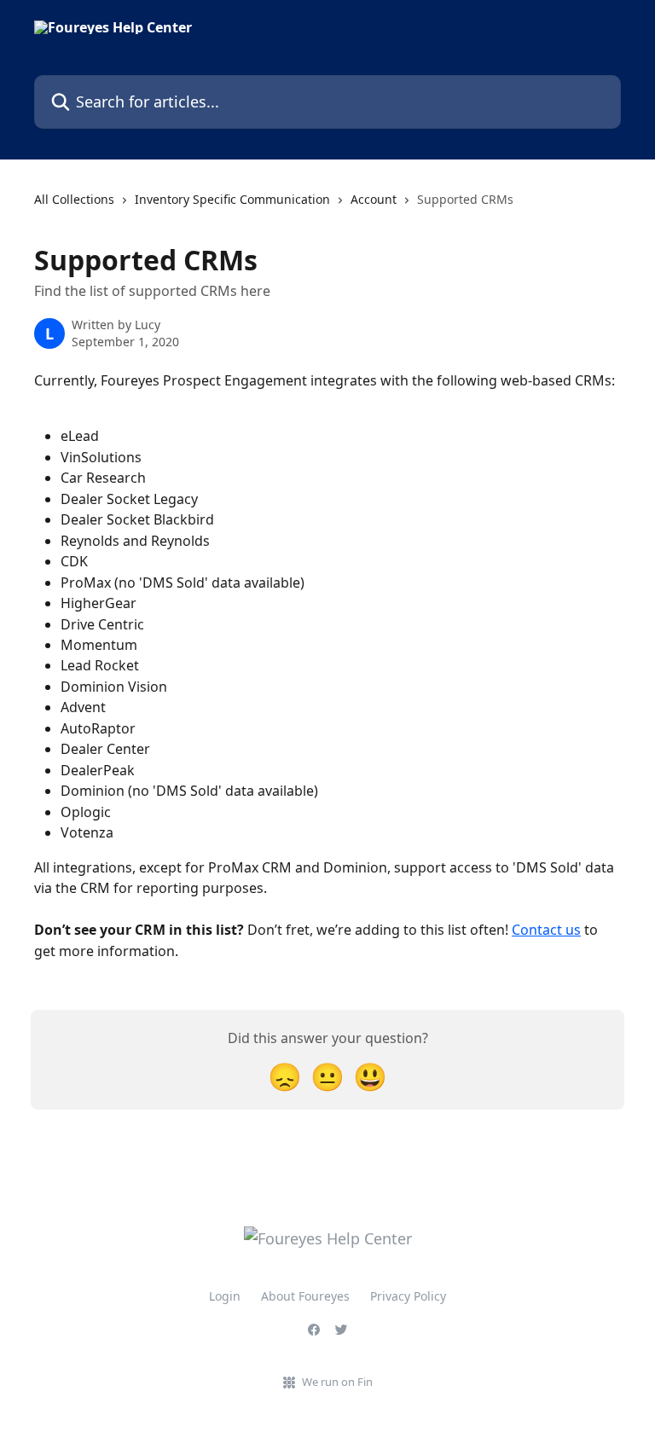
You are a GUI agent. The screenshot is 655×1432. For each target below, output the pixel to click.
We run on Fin (337, 1381)
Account (374, 199)
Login (225, 1296)
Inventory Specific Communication (232, 199)
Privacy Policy (408, 1296)
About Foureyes (305, 1296)
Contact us (546, 929)
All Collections (74, 199)
